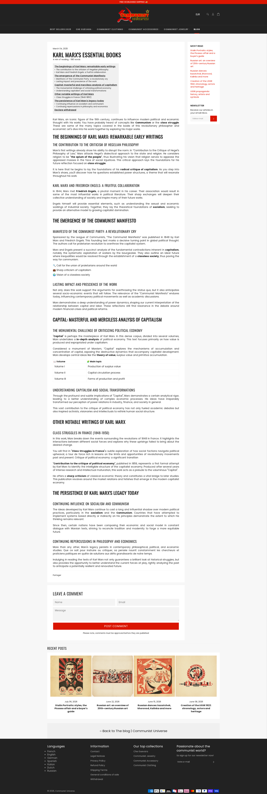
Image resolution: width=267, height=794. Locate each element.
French (51, 751)
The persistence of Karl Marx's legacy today (79, 100)
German (52, 758)
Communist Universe (65, 791)
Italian (51, 764)
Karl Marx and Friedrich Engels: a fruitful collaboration (80, 72)
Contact (95, 751)
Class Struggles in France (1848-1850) (73, 97)
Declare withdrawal (65, 109)
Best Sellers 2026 (60, 29)
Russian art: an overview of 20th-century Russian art (202, 63)
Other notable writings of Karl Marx (74, 94)
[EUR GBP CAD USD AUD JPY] (199, 15)
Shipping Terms (98, 770)
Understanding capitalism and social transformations (80, 91)
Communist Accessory (146, 760)
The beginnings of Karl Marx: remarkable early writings (85, 66)
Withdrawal (96, 779)
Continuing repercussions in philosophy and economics (81, 106)
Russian (51, 770)
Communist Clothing (110, 29)
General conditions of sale (104, 774)
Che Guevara (83, 29)
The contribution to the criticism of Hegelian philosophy (81, 69)
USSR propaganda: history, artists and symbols (200, 94)
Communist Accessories (143, 29)
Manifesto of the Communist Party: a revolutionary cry (81, 79)
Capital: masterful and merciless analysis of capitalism (86, 84)
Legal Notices (97, 756)
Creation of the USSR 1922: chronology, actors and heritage (202, 84)
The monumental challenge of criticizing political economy (83, 88)
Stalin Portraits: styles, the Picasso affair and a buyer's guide (202, 53)
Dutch (51, 767)
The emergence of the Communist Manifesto (80, 75)
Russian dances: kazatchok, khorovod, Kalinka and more (201, 73)
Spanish (52, 761)
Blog (197, 29)
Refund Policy (97, 765)
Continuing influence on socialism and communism (79, 104)
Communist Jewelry (176, 29)
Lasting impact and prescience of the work (76, 81)
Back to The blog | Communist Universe (134, 731)
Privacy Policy (97, 760)
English (51, 754)
